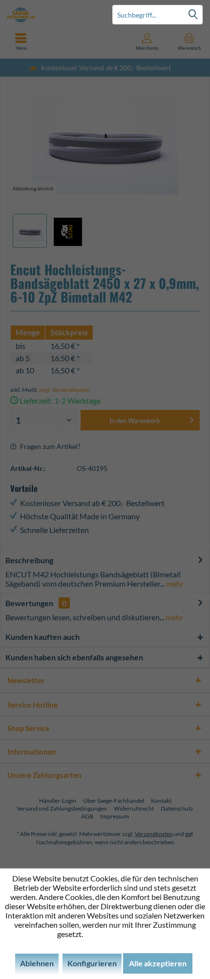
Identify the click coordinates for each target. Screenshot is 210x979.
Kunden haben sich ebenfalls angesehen (74, 657)
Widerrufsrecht (134, 808)
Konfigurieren (92, 963)
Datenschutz (177, 808)
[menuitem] (189, 41)
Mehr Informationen (118, 933)
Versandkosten (154, 833)
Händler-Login (57, 800)
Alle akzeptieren (158, 963)
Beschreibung (29, 560)
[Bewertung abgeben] (105, 319)
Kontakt (161, 800)
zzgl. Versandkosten (64, 389)
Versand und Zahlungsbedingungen (62, 808)
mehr (174, 583)
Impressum (114, 816)
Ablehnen (37, 963)
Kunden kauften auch (42, 636)
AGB (87, 816)
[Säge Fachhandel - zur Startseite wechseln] (52, 14)
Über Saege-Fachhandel (113, 800)
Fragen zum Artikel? (50, 446)
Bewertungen (29, 603)
